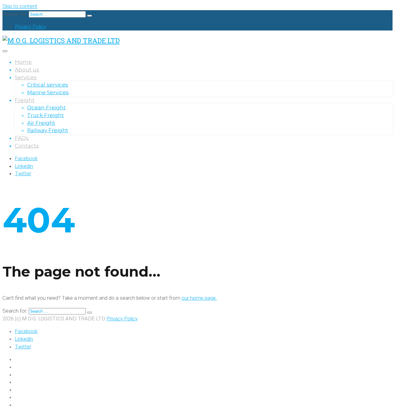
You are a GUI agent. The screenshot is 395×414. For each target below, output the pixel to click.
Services (26, 77)
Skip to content (19, 6)
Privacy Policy (30, 26)
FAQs (22, 138)
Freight (25, 100)
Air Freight (41, 123)
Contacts (27, 146)
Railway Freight (47, 130)
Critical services (47, 85)
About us (27, 70)
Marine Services (48, 92)
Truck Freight (45, 115)
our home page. (199, 298)
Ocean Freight (46, 107)
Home (23, 62)
